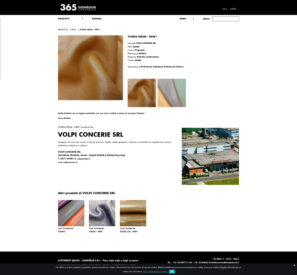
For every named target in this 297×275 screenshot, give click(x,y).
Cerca (206, 19)
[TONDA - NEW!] (102, 213)
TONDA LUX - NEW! (128, 232)
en (224, 9)
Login (233, 9)
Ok (172, 272)
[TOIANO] (71, 213)
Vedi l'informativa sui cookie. (155, 272)
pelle (73, 30)
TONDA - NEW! (95, 232)
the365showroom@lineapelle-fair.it (224, 263)
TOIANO (61, 232)
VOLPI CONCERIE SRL (146, 43)
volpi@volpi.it (83, 159)
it (226, 9)
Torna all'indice (64, 118)
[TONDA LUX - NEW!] (133, 213)
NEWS (183, 19)
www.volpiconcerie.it (67, 162)
